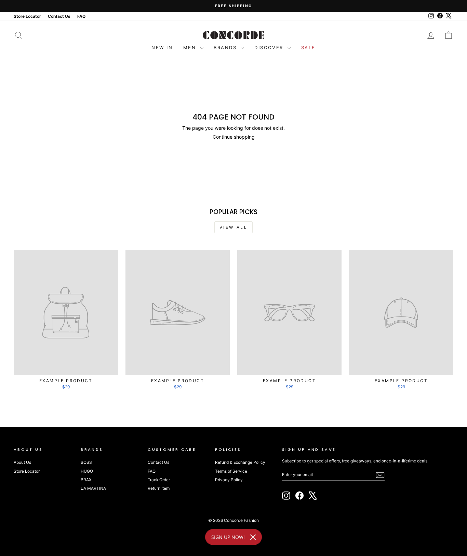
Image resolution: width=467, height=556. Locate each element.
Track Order (159, 479)
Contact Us (158, 462)
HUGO (87, 471)
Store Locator (27, 471)
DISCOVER (269, 47)
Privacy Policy (229, 479)
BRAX (86, 479)
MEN (190, 47)
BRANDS (226, 47)
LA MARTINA (93, 488)
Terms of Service (231, 471)
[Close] (253, 537)
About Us (22, 462)
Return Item (159, 488)
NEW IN (162, 47)
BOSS (86, 462)
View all (233, 227)
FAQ (152, 471)
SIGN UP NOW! (228, 537)
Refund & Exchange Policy (240, 462)
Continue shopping (234, 137)
